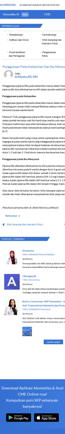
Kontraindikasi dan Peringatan (17, 54)
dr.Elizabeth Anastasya (39, 309)
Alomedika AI (11, 14)
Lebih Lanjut (53, 341)
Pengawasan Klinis (49, 54)
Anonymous (34, 279)
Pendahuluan (16, 34)
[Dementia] (12, 263)
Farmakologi (49, 34)
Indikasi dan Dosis (19, 39)
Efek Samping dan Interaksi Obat (52, 41)
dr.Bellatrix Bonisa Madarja (41, 254)
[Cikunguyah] (12, 288)
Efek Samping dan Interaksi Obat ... (25, 224)
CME (47, 14)
